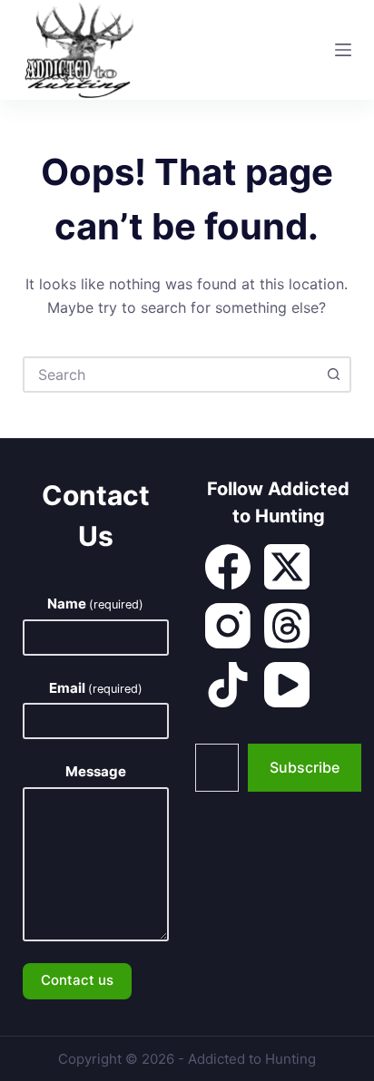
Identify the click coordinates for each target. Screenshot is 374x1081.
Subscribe (305, 767)
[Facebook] (228, 566)
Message (95, 771)
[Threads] (287, 625)
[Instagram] (228, 625)
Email (96, 687)
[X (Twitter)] (287, 566)
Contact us (77, 979)
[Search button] (333, 374)
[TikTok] (228, 684)
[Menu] (343, 50)
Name (95, 603)
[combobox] (171, 374)
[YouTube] (287, 684)
